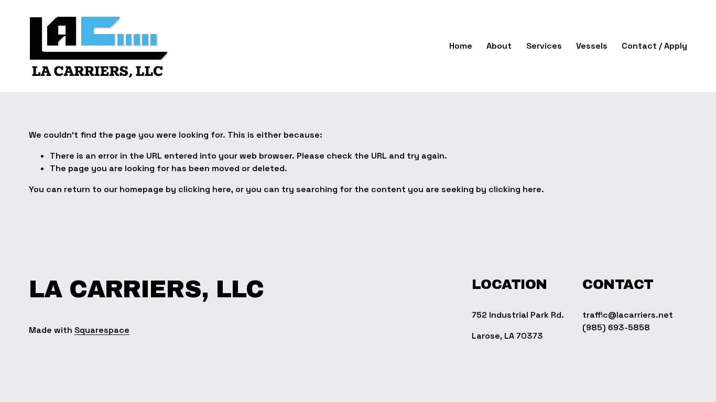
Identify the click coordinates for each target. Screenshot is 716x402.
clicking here (204, 189)
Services (544, 45)
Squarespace (101, 330)
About (499, 45)
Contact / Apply (654, 45)
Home (460, 45)
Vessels (591, 45)
